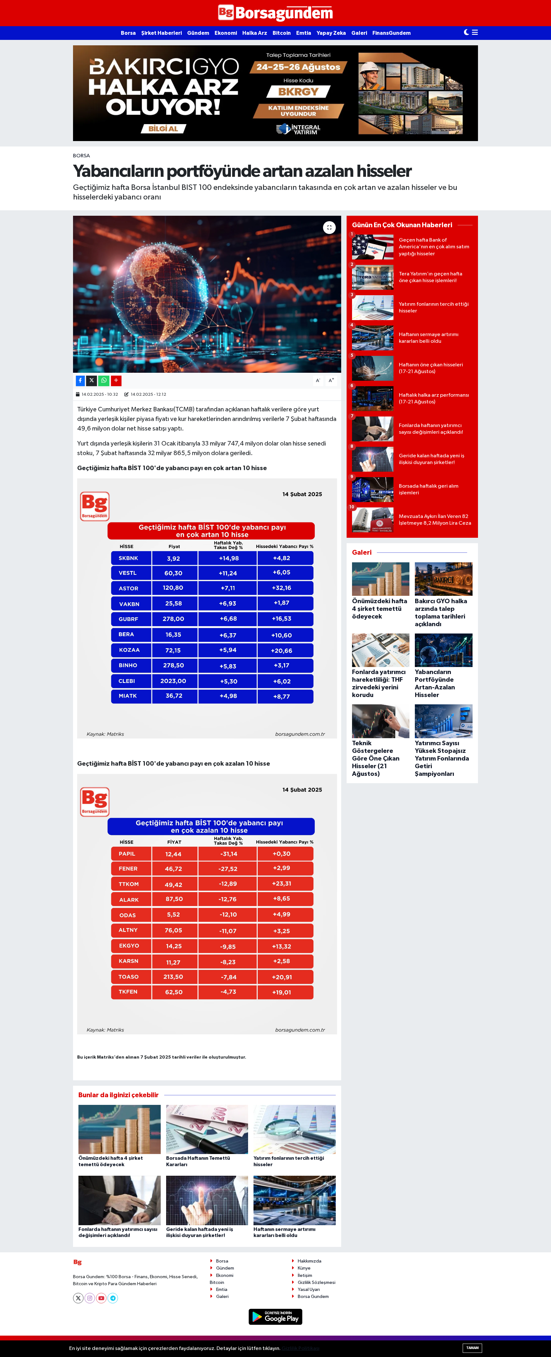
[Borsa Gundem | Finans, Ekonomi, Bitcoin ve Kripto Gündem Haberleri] (275, 13)
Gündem (198, 33)
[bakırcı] (275, 93)
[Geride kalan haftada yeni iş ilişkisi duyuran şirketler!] (207, 1200)
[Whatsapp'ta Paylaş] (103, 381)
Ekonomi (226, 33)
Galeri (359, 33)
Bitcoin (282, 33)
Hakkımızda (309, 1261)
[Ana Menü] (475, 33)
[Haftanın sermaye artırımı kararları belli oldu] (294, 1200)
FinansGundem (391, 33)
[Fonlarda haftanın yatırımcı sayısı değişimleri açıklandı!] (119, 1200)
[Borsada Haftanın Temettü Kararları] (207, 1129)
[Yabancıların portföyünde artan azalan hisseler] (207, 294)
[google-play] (275, 1316)
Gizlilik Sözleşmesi (316, 1282)
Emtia (303, 33)
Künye (304, 1268)
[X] (78, 1298)
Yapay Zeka (331, 33)
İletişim (305, 1275)
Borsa (128, 33)
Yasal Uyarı (309, 1289)
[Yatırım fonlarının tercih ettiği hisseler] (294, 1129)
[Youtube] (101, 1298)
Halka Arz (254, 33)
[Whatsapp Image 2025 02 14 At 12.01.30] (207, 608)
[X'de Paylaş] (91, 381)
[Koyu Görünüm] (466, 33)
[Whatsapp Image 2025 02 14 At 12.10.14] (207, 904)
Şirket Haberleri (161, 33)
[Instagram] (89, 1298)
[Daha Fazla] (116, 381)
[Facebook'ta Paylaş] (80, 381)
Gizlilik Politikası (301, 1348)
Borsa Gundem (313, 1296)
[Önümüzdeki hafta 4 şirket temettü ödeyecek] (119, 1129)
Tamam (472, 1348)
